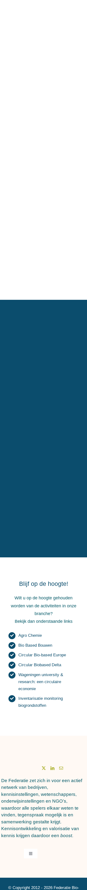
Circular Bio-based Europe (42, 655)
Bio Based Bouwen (35, 645)
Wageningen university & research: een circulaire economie (40, 682)
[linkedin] (52, 768)
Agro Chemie (30, 635)
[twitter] (44, 768)
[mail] (61, 768)
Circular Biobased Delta (39, 665)
